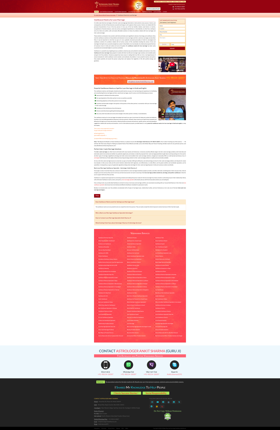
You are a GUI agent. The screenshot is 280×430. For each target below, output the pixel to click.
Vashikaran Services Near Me (105, 237)
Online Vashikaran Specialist (134, 243)
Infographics (97, 428)
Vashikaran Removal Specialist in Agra (107, 280)
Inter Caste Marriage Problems (106, 329)
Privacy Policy (111, 428)
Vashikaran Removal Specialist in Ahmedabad (166, 280)
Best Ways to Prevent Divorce (105, 332)
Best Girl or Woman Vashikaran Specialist (137, 296)
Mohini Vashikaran (103, 256)
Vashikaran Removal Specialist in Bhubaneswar (110, 283)
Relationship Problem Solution (106, 323)
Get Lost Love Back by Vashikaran (135, 317)
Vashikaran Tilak (159, 237)
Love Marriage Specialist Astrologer (164, 323)
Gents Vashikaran (102, 299)
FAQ (123, 428)
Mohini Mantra (159, 256)
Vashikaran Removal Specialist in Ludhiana (137, 280)
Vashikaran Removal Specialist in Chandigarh (109, 286)
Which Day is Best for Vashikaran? (106, 305)
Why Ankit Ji (158, 1)
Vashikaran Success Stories (162, 265)
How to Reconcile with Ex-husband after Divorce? (110, 335)
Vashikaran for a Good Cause (134, 240)
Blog (184, 1)
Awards (170, 1)
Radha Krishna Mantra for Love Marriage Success (110, 262)
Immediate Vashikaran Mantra (163, 311)
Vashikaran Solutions (132, 268)
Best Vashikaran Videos (161, 299)
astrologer (96, 157)
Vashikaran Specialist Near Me (106, 274)
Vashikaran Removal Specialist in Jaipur (165, 277)
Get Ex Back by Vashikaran (133, 308)
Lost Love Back (157, 11)
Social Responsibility (156, 393)
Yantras (175, 1)
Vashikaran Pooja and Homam (134, 271)
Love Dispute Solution (160, 320)
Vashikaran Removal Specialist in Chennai (108, 289)
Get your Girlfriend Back (133, 250)
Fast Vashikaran (159, 289)
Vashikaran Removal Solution (134, 274)
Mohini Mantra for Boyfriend (134, 259)
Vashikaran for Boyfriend (104, 293)
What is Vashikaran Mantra (134, 262)
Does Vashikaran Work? (161, 240)
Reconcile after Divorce (132, 332)
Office (126, 428)
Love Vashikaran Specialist (106, 11)
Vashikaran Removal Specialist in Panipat (137, 283)
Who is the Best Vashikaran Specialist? (136, 302)
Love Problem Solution (132, 320)
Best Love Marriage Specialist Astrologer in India (139, 326)
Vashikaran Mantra (147, 11)
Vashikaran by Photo (160, 271)
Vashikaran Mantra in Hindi (105, 311)
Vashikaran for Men (132, 293)
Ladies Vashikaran (159, 296)
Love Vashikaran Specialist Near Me (164, 314)
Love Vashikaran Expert (133, 314)
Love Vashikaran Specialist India (163, 253)
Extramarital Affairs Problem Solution (136, 335)
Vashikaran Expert (160, 243)
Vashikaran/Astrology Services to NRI (107, 265)
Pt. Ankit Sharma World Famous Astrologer (105, 15)
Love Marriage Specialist (134, 11)
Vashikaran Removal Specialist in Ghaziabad (166, 286)
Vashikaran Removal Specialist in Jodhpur (165, 283)
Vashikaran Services (140, 233)
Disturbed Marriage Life (161, 326)
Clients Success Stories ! (126, 393)
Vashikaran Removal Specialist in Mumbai (165, 274)
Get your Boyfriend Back (104, 250)
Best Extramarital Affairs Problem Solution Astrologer (168, 335)
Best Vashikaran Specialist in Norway (107, 308)
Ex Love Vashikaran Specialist (105, 317)
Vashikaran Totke (131, 247)
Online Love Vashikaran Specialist (106, 320)
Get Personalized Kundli (153, 8)
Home (96, 11)
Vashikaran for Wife (103, 253)
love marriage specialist (128, 179)
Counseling (164, 1)
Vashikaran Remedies (103, 247)
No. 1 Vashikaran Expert (161, 247)
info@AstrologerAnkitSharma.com (177, 4)
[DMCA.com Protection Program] (167, 420)
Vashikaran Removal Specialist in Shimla (137, 286)
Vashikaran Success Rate (133, 265)
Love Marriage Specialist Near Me (106, 326)
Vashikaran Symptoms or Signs (163, 268)
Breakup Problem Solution (133, 329)
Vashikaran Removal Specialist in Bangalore (138, 289)
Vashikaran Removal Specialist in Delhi (108, 277)
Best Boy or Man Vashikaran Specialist (164, 293)
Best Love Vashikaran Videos (105, 302)
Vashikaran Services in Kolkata (163, 305)
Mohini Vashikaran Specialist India (135, 256)
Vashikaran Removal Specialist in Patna (136, 277)
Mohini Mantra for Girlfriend (162, 259)
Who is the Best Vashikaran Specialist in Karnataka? (168, 302)
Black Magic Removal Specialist (163, 262)
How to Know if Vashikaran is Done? (136, 305)
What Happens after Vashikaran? (106, 240)
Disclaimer (103, 428)
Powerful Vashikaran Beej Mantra (135, 311)
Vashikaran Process (132, 237)
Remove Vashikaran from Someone (107, 271)
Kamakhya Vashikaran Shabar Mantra (107, 259)
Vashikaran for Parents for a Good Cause (137, 299)
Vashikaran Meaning (103, 268)
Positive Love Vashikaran (104, 243)
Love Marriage (130, 323)
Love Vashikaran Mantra (161, 317)
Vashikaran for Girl (103, 296)
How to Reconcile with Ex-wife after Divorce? (166, 332)
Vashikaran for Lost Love (133, 253)
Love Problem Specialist (121, 11)
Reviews (179, 1)
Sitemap (118, 428)
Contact (165, 11)
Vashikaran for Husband (161, 250)
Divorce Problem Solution (161, 329)
